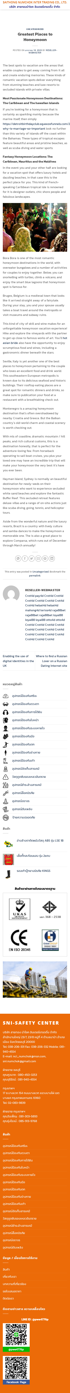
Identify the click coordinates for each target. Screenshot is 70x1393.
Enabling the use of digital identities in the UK (18, 661)
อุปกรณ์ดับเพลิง (13, 1247)
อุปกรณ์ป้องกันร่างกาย (17, 1196)
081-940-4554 (27, 1079)
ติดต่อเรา (8, 1298)
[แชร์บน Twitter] (32, 558)
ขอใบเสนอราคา (12, 1291)
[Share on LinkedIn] (52, 558)
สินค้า (6, 1269)
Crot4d (29, 595)
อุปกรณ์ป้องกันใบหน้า (16, 1167)
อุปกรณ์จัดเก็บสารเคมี (16, 1211)
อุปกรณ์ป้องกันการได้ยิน (18, 1160)
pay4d (39, 595)
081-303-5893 (28, 1116)
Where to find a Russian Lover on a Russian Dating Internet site (51, 661)
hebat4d (40, 605)
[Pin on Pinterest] (45, 558)
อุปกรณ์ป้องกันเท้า (14, 1203)
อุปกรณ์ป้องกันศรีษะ (15, 1146)
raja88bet (59, 610)
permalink (35, 575)
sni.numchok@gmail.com (19, 1061)
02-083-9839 (16, 1102)
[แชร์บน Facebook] (25, 558)
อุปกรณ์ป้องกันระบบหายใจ (19, 1174)
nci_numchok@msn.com (29, 1056)
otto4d (50, 619)
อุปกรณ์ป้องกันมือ (14, 1182)
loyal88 (58, 615)
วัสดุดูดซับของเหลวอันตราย (20, 1218)
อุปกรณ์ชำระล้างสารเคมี (17, 1225)
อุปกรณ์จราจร (11, 1240)
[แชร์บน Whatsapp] (18, 558)
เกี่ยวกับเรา (9, 1276)
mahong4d (32, 610)
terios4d (46, 610)
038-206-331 (16, 1046)
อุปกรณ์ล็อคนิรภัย (14, 1233)
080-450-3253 (27, 1074)
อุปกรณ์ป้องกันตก (14, 1189)
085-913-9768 (28, 1121)
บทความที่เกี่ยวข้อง (14, 1284)
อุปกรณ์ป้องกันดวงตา (16, 1153)
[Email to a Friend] (38, 558)
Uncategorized (34, 29)
